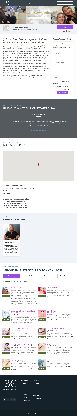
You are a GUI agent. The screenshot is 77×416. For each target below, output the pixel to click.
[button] (31, 130)
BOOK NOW (6, 296)
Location (37, 383)
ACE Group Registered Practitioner (16, 202)
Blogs (36, 391)
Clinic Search (37, 3)
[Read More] (19, 305)
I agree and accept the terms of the (61, 88)
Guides (24, 386)
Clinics (36, 386)
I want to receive (61, 82)
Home (23, 3)
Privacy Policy (26, 400)
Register (25, 397)
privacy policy (65, 89)
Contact (50, 3)
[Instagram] (8, 193)
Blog (44, 3)
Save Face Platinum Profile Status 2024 (17, 207)
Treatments (38, 398)
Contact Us (65, 27)
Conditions (38, 401)
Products (37, 403)
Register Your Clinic (65, 3)
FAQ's (29, 3)
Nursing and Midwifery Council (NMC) (17, 205)
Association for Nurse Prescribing (16, 203)
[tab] (11, 276)
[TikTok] (10, 193)
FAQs (36, 388)
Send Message (63, 93)
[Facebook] (4, 193)
